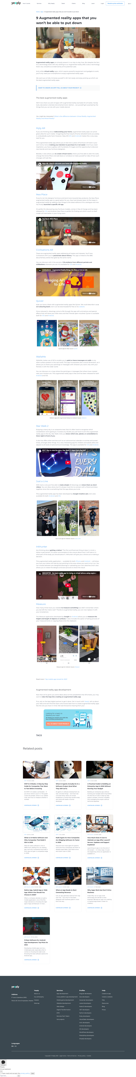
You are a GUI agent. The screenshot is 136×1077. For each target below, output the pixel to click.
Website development (64, 1003)
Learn (93, 3)
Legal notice (62, 1055)
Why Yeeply (51, 3)
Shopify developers (85, 1038)
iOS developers (84, 1029)
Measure (77, 667)
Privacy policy (82, 1055)
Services (39, 3)
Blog (83, 3)
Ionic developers (84, 1022)
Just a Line (78, 538)
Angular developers (85, 993)
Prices (104, 1009)
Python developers (85, 1013)
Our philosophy (39, 997)
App (42, 11)
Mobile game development (65, 1000)
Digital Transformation (64, 1009)
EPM (58, 1013)
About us (37, 993)
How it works (26, 3)
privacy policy (25, 1073)
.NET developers (84, 1009)
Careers (36, 1000)
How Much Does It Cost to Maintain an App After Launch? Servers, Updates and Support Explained (98, 841)
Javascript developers (86, 1000)
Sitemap (36, 1003)
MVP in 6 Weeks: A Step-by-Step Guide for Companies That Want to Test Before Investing (36, 786)
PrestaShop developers (86, 1035)
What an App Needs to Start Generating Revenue (66, 891)
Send (32, 1073)
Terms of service (71, 1055)
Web (32, 887)
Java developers (84, 997)
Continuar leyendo (30, 805)
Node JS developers (85, 1006)
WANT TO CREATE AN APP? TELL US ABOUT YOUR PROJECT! (58, 88)
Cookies (89, 1055)
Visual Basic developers (86, 1019)
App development (62, 993)
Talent (63, 3)
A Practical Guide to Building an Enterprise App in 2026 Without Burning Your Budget (99, 786)
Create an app (106, 993)
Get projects (60, 1019)
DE (16, 1046)
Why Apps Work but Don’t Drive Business (99, 891)
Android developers (85, 1026)
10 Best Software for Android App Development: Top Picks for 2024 (36, 942)
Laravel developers (85, 1003)
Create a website (107, 997)
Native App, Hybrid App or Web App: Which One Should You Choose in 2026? (35, 892)
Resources (105, 1003)
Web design (60, 1006)
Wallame (84, 418)
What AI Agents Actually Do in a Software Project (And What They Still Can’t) (68, 786)
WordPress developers (86, 1032)
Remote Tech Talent (63, 1016)
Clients (74, 3)
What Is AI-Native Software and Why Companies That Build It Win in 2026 (36, 840)
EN (129, 3)
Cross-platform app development (67, 997)
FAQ (103, 1000)
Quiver (75, 348)
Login (102, 3)
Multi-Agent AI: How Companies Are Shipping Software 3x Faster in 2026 (68, 840)
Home (38, 11)
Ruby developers (84, 1016)
